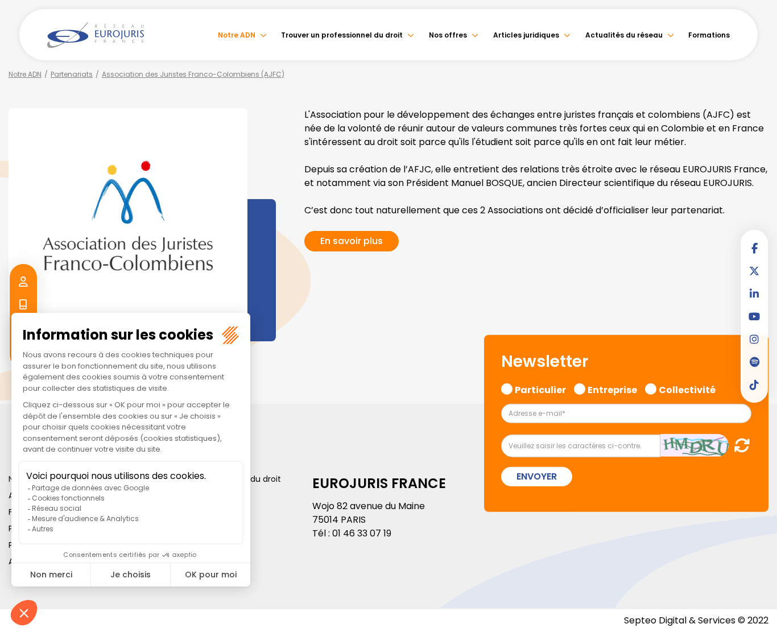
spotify (754, 362)
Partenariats (72, 74)
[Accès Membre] (23, 282)
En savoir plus (351, 240)
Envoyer (536, 475)
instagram (754, 339)
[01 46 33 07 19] (23, 305)
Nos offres (448, 35)
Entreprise (612, 388)
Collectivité (687, 388)
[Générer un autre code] (738, 444)
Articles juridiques (526, 35)
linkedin (754, 293)
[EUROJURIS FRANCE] (95, 34)
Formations (709, 35)
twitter (754, 271)
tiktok (754, 384)
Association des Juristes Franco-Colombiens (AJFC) (193, 74)
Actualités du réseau (624, 35)
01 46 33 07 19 (361, 533)
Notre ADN (236, 35)
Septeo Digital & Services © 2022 (696, 620)
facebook (754, 248)
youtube (754, 316)
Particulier (540, 388)
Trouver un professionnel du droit (342, 35)
